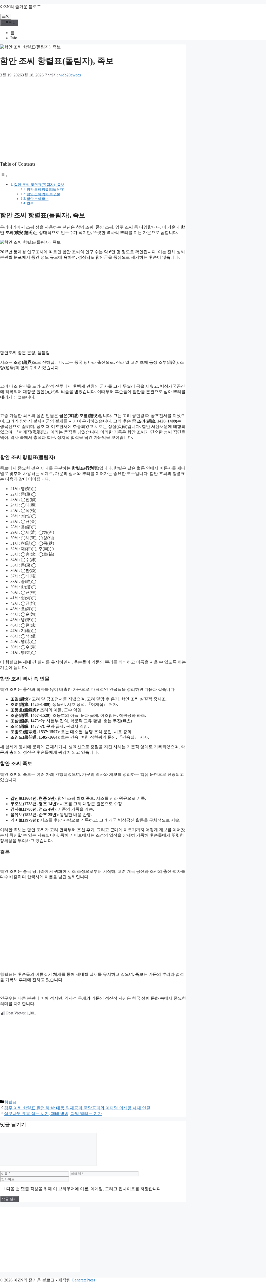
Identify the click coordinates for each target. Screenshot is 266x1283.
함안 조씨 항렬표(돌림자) (45, 189)
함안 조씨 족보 (38, 199)
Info (13, 38)
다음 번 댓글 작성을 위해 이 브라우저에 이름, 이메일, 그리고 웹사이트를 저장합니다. (84, 1189)
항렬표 (10, 1102)
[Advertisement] (93, 119)
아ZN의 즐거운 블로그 (20, 6)
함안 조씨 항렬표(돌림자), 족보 (39, 185)
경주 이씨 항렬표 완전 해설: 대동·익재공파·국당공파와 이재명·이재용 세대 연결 (77, 1108)
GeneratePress (83, 1280)
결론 (30, 203)
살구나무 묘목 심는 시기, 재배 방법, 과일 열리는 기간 (53, 1113)
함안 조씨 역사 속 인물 (43, 194)
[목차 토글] (4, 175)
